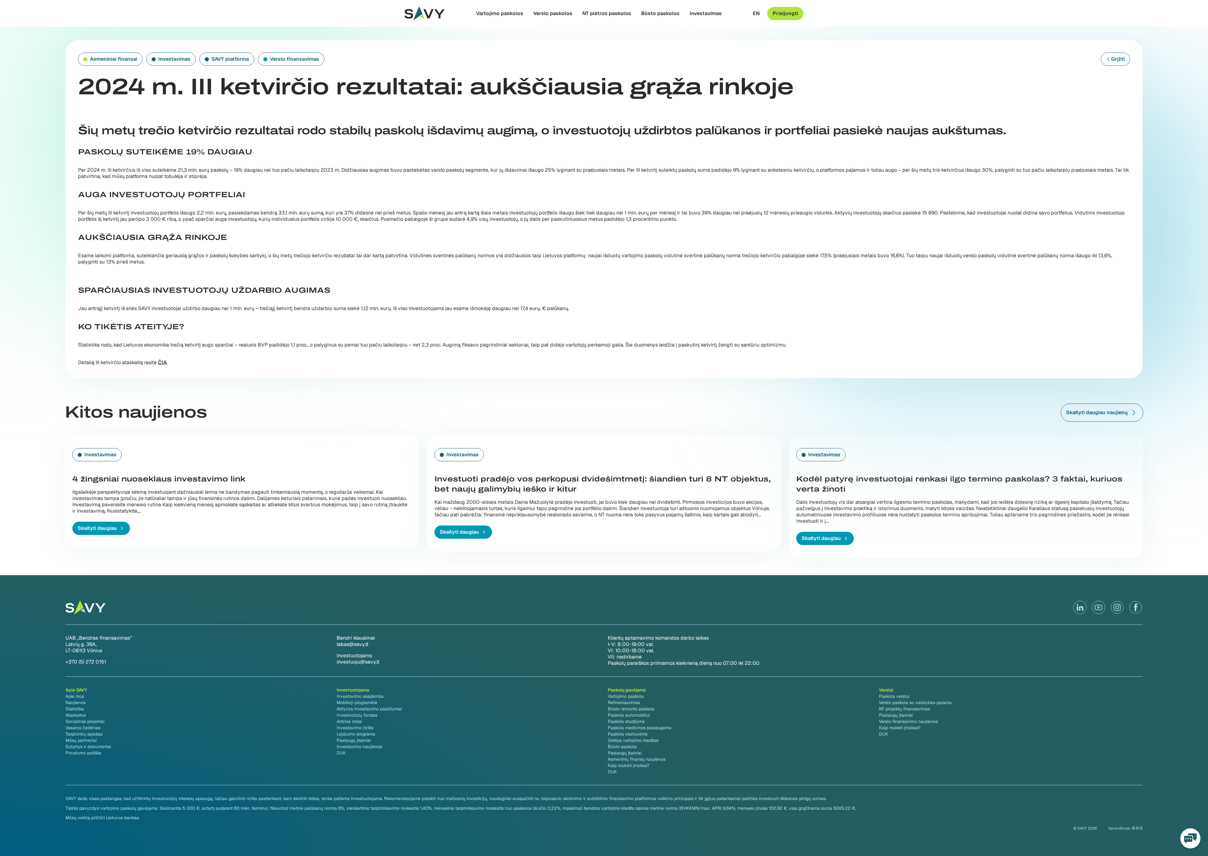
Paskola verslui (894, 696)
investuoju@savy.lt (358, 662)
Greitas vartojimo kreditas (633, 740)
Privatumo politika (83, 753)
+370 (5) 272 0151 (85, 662)
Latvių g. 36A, (81, 644)
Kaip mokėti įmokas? (628, 765)
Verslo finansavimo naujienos (908, 721)
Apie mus (74, 696)
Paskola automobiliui (629, 715)
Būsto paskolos (660, 13)
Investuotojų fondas (357, 715)
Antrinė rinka (349, 721)
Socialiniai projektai (84, 721)
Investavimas (706, 13)
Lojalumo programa (356, 734)
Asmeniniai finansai (113, 59)
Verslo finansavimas (294, 59)
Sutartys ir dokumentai (88, 746)
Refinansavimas (624, 702)
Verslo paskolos (552, 13)
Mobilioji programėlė (357, 702)
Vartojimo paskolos (499, 13)
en (756, 13)
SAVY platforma (230, 59)
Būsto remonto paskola (631, 709)
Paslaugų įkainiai (624, 753)
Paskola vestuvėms (627, 734)
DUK (341, 753)
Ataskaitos (75, 715)
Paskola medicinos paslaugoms (639, 728)
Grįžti (1118, 59)
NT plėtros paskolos (606, 13)
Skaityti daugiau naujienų (1097, 412)
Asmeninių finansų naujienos (636, 759)
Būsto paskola (622, 746)
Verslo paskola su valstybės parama (915, 702)
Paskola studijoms (626, 721)
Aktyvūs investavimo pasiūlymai (369, 709)
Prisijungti (785, 13)
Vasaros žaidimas (82, 728)
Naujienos (75, 702)
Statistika (74, 709)
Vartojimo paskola (626, 696)
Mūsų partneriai (81, 740)
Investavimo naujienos (359, 746)
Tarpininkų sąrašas (84, 734)
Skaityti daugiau (97, 528)
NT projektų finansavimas (904, 709)
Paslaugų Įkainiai (354, 740)
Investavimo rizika (355, 728)
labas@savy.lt (352, 644)
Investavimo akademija (360, 696)
